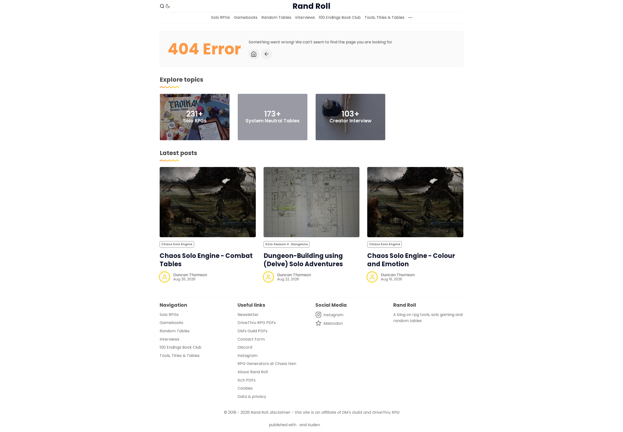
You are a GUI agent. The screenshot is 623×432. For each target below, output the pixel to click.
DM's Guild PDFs (252, 331)
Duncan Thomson (190, 275)
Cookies (245, 388)
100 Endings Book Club (340, 17)
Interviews (305, 17)
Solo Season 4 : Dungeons (286, 244)
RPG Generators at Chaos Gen (267, 363)
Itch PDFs (247, 380)
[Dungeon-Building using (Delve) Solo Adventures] (312, 202)
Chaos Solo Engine (176, 244)
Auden (314, 425)
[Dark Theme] (167, 6)
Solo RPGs (220, 17)
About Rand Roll (253, 372)
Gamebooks (245, 17)
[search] (162, 6)
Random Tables (276, 17)
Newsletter (248, 314)
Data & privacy (252, 396)
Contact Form (251, 339)
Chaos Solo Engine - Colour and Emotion (411, 260)
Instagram (247, 355)
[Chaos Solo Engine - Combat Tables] (208, 202)
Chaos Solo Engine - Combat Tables (206, 260)
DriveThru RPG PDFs (257, 322)
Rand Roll (259, 412)
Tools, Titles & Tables (384, 17)
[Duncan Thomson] (164, 277)
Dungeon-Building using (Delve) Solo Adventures (303, 260)
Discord (245, 347)
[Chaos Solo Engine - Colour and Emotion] (415, 202)
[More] (410, 17)
